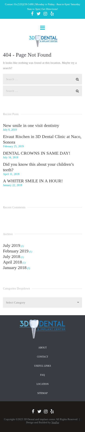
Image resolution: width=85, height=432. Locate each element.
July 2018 (11, 256)
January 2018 (14, 267)
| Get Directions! (49, 9)
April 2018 (12, 262)
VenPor (55, 422)
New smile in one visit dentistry (31, 125)
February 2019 (15, 250)
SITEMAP (42, 393)
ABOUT (42, 347)
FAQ (42, 375)
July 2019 (11, 245)
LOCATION (43, 384)
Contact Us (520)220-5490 (19, 4)
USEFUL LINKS (42, 365)
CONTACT (42, 356)
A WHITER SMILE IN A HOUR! (33, 180)
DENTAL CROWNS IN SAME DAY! (36, 153)
